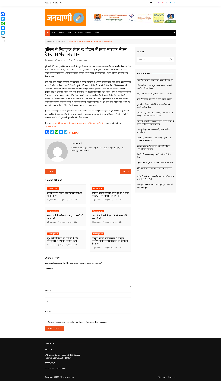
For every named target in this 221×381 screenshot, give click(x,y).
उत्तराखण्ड (62, 33)
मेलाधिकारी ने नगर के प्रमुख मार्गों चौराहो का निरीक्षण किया (154, 155)
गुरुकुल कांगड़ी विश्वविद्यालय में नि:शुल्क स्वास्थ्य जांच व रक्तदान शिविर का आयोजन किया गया (110, 241)
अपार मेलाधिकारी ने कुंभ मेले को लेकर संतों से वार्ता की (154, 99)
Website (48, 312)
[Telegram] (3, 32)
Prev (52, 171)
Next (124, 171)
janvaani (50, 60)
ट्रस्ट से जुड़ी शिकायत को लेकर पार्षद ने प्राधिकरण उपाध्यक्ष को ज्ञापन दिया (154, 139)
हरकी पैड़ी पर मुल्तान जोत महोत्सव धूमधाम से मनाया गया (155, 80)
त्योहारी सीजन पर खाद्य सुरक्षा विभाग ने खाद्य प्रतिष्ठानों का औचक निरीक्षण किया (154, 86)
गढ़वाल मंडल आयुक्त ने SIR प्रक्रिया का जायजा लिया (155, 163)
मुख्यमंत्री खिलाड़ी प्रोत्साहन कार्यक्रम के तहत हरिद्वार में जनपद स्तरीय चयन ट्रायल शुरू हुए (155, 122)
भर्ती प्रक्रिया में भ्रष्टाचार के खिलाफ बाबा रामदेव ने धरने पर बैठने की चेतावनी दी (155, 177)
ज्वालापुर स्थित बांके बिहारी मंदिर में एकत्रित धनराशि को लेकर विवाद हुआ (155, 186)
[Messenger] (3, 28)
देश (75, 33)
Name (48, 291)
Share (73, 132)
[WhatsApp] (3, 23)
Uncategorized (81, 60)
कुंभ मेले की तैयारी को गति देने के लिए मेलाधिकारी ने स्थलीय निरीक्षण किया (153, 105)
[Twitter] (3, 19)
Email (48, 301)
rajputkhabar (50, 126)
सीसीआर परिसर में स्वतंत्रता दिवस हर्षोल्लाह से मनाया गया (154, 169)
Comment (49, 268)
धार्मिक (80, 33)
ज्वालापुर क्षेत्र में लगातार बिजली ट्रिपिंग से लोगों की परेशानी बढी (153, 130)
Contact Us (57, 3)
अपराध (53, 33)
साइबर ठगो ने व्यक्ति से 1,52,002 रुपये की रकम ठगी (154, 94)
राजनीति (96, 33)
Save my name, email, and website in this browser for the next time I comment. (77, 322)
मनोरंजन (88, 33)
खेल (69, 33)
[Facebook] (3, 14)
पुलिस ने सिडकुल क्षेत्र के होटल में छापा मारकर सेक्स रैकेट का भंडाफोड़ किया (79, 123)
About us (48, 3)
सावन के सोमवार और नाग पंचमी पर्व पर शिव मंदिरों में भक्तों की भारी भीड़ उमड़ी (153, 147)
